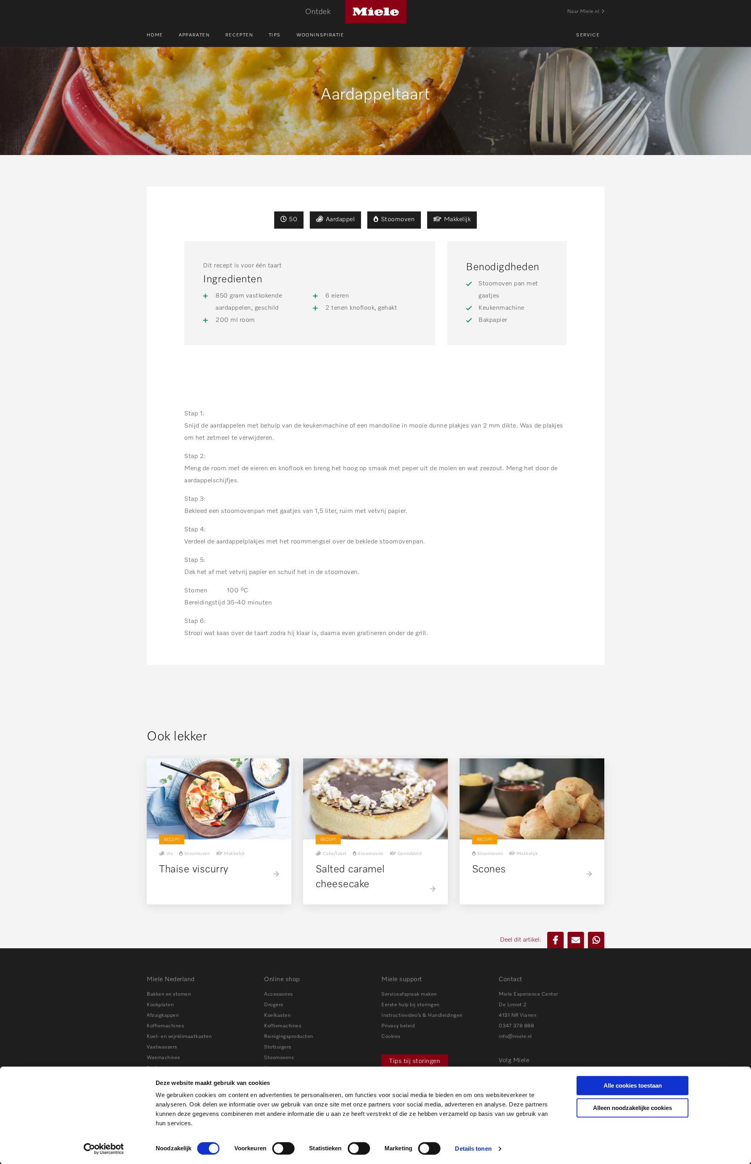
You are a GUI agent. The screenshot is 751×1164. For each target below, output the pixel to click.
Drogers (273, 1004)
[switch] (283, 1148)
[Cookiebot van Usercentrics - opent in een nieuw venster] (104, 1149)
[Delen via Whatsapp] (596, 940)
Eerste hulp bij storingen (410, 1004)
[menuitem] (163, 35)
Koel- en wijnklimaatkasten (179, 1036)
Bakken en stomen (169, 994)
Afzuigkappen (163, 1015)
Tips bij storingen (414, 1061)
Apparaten (194, 35)
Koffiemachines (165, 1026)
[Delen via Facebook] (555, 940)
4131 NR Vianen (517, 1015)
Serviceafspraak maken (409, 994)
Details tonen (473, 1148)
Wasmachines (163, 1057)
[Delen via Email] (576, 940)
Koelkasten (277, 1015)
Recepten (239, 35)
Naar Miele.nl (583, 11)
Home (155, 35)
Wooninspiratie (320, 35)
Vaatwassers (162, 1047)
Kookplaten (160, 1004)
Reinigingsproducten (288, 1036)
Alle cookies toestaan (633, 1085)
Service (588, 35)
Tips (275, 35)
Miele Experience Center (528, 994)
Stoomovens (279, 1057)
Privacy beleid (398, 1026)
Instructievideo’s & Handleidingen (422, 1015)
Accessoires (278, 994)
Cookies (391, 1036)
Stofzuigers (277, 1047)
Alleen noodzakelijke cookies (632, 1107)
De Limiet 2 (513, 1004)
